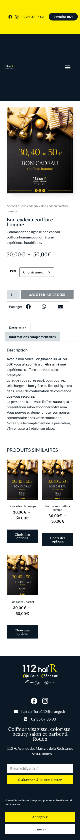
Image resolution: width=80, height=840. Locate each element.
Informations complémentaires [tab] (32, 337)
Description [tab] (17, 328)
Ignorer (39, 829)
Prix (13, 270)
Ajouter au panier (47, 295)
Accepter (40, 817)
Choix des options (22, 536)
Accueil (12, 206)
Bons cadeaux (29, 206)
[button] (67, 67)
